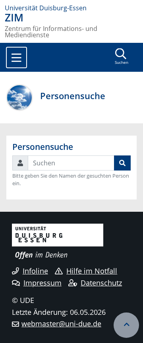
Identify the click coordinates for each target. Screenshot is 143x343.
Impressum (42, 282)
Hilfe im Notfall (91, 271)
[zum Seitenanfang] (126, 325)
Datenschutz (101, 282)
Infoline (35, 271)
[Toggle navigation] (16, 57)
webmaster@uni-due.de (61, 323)
